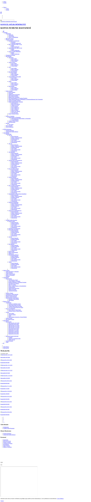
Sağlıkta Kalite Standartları (14, 94)
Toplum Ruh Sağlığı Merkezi (12, 131)
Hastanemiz (8, 33)
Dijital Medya (6, 320)
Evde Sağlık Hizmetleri (13, 229)
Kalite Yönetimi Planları (14, 113)
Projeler (7, 123)
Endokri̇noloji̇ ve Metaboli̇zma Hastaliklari (17, 193)
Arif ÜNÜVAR (14, 112)
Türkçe (4, 1)
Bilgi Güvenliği (9, 125)
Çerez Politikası (60, 498)
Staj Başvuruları (12, 122)
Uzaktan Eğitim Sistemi (13, 120)
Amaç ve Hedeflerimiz (13, 37)
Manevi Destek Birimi (13, 252)
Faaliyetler (11, 93)
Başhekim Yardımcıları (16, 43)
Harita (10, 315)
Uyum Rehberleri (15, 119)
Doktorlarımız (14, 142)
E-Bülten (10, 337)
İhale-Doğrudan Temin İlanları (12, 297)
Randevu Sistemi (9, 293)
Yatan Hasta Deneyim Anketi (15, 305)
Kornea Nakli (11, 251)
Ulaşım (7, 312)
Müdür (12, 45)
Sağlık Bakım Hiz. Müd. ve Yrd (15, 48)
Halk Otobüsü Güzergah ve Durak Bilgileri (18, 317)
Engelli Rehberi (12, 287)
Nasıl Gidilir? (14, 58)
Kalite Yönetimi (9, 91)
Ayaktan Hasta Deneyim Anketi (15, 306)
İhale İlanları (11, 300)
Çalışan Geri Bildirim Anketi (15, 303)
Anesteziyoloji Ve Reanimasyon (15, 160)
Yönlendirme (6, 277)
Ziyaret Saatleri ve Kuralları (14, 281)
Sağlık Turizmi (6, 270)
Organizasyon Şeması (10, 55)
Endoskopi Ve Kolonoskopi (14, 228)
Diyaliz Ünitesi (12, 221)
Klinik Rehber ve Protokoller (15, 117)
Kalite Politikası (12, 92)
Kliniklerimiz (8, 134)
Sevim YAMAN (14, 106)
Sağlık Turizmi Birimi (10, 274)
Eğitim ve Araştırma (10, 116)
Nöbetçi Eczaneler (12, 289)
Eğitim (10, 81)
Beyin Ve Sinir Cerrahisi (14, 168)
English (4, 2)
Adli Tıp (10, 143)
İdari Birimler (9, 56)
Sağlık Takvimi (12, 339)
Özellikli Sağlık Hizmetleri (11, 220)
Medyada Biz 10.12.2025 (14, 325)
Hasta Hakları (11, 86)
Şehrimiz (8, 276)
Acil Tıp (10, 135)
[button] (5, 7)
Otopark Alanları (12, 314)
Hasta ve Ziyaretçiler (10, 275)
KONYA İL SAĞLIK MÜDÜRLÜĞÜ (13, 24)
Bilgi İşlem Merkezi (13, 71)
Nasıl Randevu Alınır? (13, 280)
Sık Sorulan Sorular (10, 319)
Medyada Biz (9, 321)
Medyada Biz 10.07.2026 (14, 323)
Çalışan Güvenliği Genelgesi (15, 100)
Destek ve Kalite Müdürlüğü (15, 51)
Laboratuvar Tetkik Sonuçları (12, 294)
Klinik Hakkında (14, 136)
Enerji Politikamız (9, 126)
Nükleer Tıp (11, 253)
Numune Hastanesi (10, 130)
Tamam (2, 500)
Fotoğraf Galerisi (9, 341)
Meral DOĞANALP (15, 104)
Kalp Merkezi (11, 244)
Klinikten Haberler (15, 138)
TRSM (10, 262)
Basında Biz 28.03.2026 (14, 324)
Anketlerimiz (8, 302)
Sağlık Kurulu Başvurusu (14, 288)
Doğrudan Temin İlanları (14, 299)
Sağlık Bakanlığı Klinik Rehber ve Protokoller (21, 118)
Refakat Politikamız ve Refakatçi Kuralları (17, 282)
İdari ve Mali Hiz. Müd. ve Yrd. (15, 44)
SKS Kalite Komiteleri (13, 95)
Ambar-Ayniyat (12, 62)
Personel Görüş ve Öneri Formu (15, 311)
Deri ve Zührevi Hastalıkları (14, 185)
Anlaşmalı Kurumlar (13, 290)
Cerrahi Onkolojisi (12, 177)
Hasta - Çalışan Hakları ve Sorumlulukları (17, 286)
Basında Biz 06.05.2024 (14, 329)
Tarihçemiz (11, 34)
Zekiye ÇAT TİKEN (15, 111)
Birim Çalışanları (14, 60)
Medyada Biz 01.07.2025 (14, 326)
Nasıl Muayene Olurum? (14, 283)
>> (3, 422)
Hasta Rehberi (9, 278)
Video (7, 342)
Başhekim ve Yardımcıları (14, 40)
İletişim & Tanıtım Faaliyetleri (12, 336)
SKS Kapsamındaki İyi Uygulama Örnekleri (18, 98)
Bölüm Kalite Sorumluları (14, 97)
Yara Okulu (11, 124)
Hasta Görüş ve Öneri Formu (15, 309)
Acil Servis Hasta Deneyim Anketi (16, 307)
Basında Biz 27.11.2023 (14, 330)
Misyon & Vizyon (9, 38)
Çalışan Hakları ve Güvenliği (15, 76)
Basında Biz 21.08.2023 (14, 331)
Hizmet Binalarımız (7, 129)
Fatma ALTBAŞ (14, 110)
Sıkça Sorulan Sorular (15, 141)
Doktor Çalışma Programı (16, 137)
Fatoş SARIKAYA (15, 107)
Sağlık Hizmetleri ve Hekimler (12, 271)
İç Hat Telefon (14, 61)
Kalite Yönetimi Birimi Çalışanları (16, 101)
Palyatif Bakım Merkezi (14, 254)
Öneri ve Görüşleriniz (10, 308)
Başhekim (13, 42)
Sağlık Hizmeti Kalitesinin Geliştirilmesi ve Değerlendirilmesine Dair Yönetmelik (26, 99)
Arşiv (10, 67)
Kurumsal (5, 32)
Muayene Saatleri (12, 284)
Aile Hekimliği (12, 152)
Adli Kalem (11, 57)
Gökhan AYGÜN (15, 105)
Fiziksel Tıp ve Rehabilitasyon (15, 210)
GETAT (10, 236)
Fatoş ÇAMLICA (15, 109)
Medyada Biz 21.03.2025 (14, 327)
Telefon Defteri (9, 318)
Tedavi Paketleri (9, 272)
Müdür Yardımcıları (15, 46)
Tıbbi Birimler (6, 132)
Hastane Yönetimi (9, 39)
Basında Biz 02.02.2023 (14, 333)
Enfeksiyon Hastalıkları (13, 202)
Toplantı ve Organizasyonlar (14, 338)
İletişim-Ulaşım (6, 301)
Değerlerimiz (11, 36)
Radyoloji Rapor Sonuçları (11, 295)
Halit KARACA (14, 103)
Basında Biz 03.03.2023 (14, 332)
